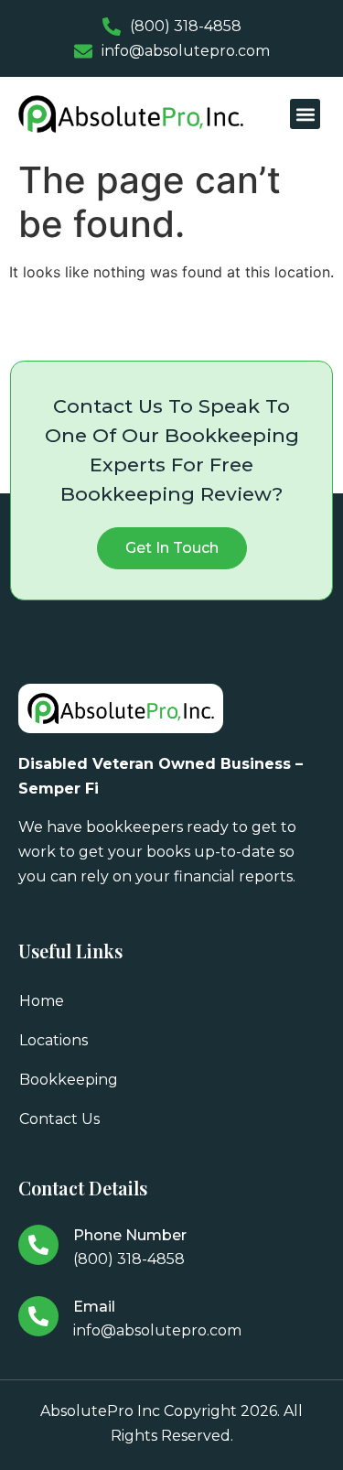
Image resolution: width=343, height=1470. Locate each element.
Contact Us (59, 1119)
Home (41, 1001)
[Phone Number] (38, 1245)
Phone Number (130, 1235)
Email (94, 1306)
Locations (53, 1040)
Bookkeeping (68, 1079)
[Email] (38, 1316)
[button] (305, 114)
